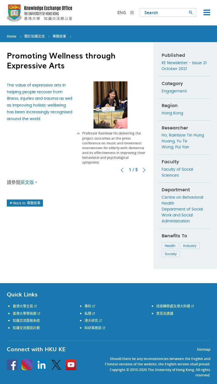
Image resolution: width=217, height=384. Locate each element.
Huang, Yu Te (174, 141)
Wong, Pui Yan (175, 147)
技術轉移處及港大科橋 (173, 306)
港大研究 (91, 320)
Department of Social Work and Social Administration (182, 215)
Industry (190, 246)
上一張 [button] (122, 170)
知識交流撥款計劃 (26, 328)
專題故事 (59, 36)
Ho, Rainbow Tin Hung (183, 135)
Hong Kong (172, 113)
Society (171, 254)
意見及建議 (164, 313)
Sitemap (203, 349)
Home (11, 36)
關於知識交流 (34, 36)
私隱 (87, 313)
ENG (121, 13)
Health (170, 246)
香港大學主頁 (23, 306)
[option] (110, 123)
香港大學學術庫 (24, 313)
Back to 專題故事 (26, 203)
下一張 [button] (144, 170)
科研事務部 (92, 328)
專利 (87, 306)
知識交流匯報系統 (26, 320)
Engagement (174, 91)
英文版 (27, 182)
